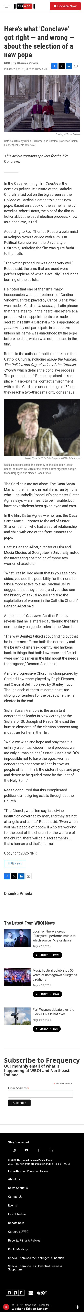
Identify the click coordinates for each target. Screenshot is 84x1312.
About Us (14, 1179)
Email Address (18, 1088)
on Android (42, 1171)
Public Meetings (18, 1249)
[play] (6, 1307)
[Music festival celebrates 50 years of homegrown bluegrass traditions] (17, 977)
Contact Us (15, 1196)
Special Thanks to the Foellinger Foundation (36, 1258)
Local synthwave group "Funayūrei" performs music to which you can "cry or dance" (54, 935)
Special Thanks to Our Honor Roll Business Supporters (35, 1268)
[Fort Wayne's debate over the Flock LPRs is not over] (17, 1016)
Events (12, 1205)
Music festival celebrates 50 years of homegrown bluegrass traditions (55, 975)
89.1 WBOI (64, 1163)
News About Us (18, 1188)
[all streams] (78, 1307)
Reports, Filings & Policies (24, 1240)
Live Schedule (17, 1214)
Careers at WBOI (18, 1231)
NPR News (15, 863)
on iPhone (28, 1171)
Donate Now (67, 6)
